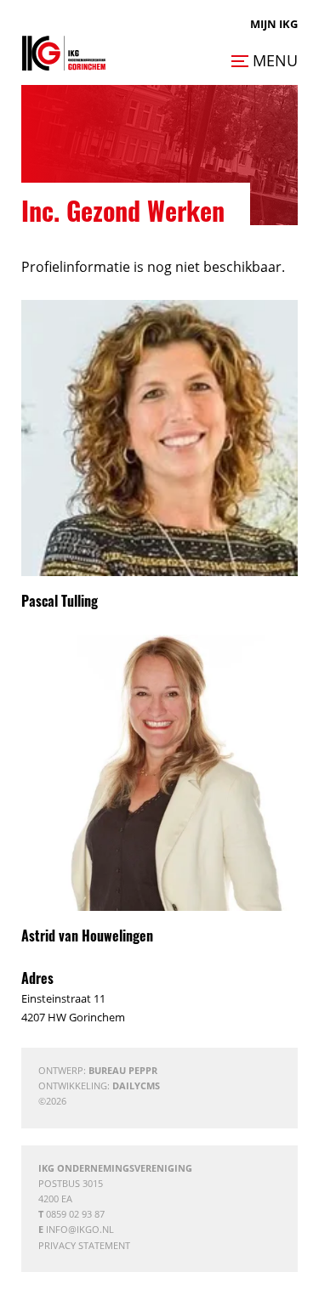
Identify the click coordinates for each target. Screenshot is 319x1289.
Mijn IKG (274, 23)
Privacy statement (84, 1245)
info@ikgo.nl (80, 1229)
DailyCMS (136, 1085)
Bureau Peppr (122, 1070)
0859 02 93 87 (75, 1213)
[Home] (63, 53)
